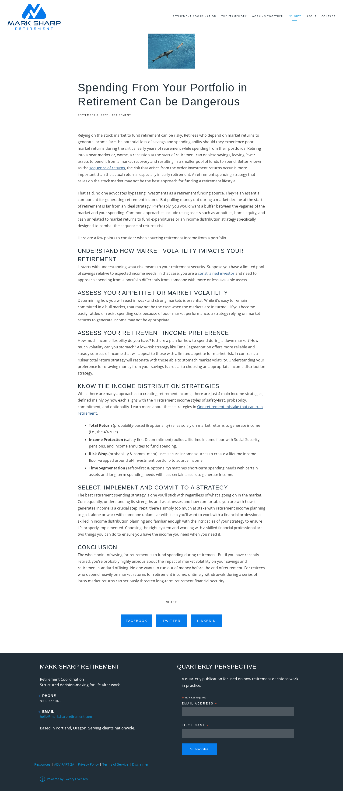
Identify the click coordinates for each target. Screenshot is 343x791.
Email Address (199, 704)
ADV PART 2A (64, 764)
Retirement (121, 115)
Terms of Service (115, 764)
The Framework (234, 16)
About (312, 16)
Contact (329, 16)
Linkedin (206, 621)
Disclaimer (140, 764)
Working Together (267, 16)
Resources (42, 764)
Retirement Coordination (195, 16)
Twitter (172, 621)
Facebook (136, 621)
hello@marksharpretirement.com (66, 716)
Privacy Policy (88, 764)
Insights (295, 16)
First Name (195, 726)
